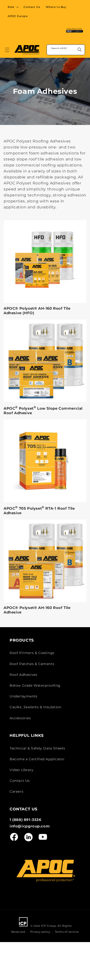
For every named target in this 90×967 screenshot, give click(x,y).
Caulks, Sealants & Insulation (35, 707)
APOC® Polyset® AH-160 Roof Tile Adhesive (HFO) (37, 310)
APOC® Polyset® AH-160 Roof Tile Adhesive (37, 610)
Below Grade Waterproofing (35, 685)
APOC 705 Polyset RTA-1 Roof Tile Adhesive (39, 510)
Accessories (20, 718)
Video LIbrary (22, 770)
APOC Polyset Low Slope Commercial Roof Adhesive (43, 410)
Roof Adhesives (23, 674)
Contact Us (20, 780)
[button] (13, 7)
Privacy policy (40, 931)
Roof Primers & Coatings (32, 653)
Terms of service (67, 931)
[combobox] (66, 49)
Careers (16, 791)
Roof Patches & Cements (32, 664)
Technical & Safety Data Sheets (37, 748)
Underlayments (23, 696)
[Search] (79, 49)
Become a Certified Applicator (37, 759)
